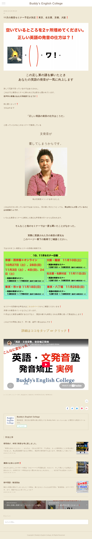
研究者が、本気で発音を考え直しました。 (21, 443)
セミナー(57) (16, 394)
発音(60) (31, 394)
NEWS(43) (49, 394)
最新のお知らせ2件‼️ (12, 463)
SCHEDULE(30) (40, 394)
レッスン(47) (8, 394)
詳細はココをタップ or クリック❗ (46, 330)
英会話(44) (24, 394)
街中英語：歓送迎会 (12, 482)
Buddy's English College (46, 3)
